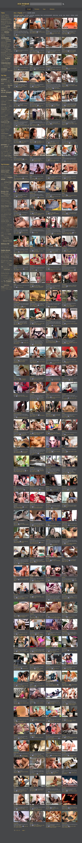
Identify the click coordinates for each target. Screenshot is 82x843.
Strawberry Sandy (7, 278)
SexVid (10, 55)
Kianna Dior (3, 231)
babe (2, 83)
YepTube (10, 70)
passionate (3, 143)
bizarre (74, 32)
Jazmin (10, 219)
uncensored (3, 158)
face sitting (36, 345)
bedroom (51, 160)
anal (2, 81)
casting (8, 96)
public (2, 146)
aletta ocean (53, 738)
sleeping (72, 15)
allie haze (50, 341)
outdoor (5, 142)
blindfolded (74, 105)
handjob (6, 120)
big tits (3, 90)
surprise (74, 506)
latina (6, 128)
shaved (7, 150)
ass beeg (27, 15)
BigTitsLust (7, 21)
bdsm (2, 85)
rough (6, 149)
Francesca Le (8, 212)
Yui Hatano (3, 290)
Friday (2, 213)
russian (9, 149)
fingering (3, 116)
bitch (34, 270)
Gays (44, 9)
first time (15, 343)
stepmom (31, 16)
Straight (29, 9)
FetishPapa (4, 27)
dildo (8, 107)
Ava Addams (7, 188)
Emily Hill (3, 211)
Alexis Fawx (5, 172)
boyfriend (51, 342)
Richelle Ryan (5, 260)
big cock (35, 53)
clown (18, 791)
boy (66, 251)
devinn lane (51, 773)
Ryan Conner (3, 263)
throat (2, 157)
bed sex (53, 52)
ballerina (58, 88)
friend (10, 116)
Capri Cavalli (4, 198)
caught (54, 599)
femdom (2, 115)
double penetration (36, 635)
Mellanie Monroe (4, 245)
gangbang (6, 117)
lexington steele (38, 826)
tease (24, 396)
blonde (3, 92)
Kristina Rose (7, 232)
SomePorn (3, 57)
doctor (47, 380)
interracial (3, 126)
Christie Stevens (8, 203)
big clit (22, 86)
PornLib (10, 51)
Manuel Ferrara (7, 241)
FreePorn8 (4, 29)
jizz (1, 127)
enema (34, 416)
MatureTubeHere (5, 44)
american (9, 79)
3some (8, 77)
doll (62, 773)
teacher (20, 16)
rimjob (9, 147)
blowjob (8, 92)
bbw (11, 83)
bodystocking (16, 362)
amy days (22, 470)
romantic (2, 149)
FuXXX (9, 29)
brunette (4, 96)
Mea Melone (9, 242)
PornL (6, 51)
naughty (2, 139)
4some (49, 507)
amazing (21, 269)
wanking (39, 324)
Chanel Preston (5, 201)
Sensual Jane (8, 270)
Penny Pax (7, 255)
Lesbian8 (8, 39)
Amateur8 (4, 19)
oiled (2, 140)
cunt (2, 106)
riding (6, 147)
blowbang (15, 435)
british (5, 94)
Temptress (8, 282)
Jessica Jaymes (4, 222)
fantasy (9, 112)
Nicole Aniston (5, 252)
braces (66, 581)
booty (6, 93)
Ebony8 (7, 24)
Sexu (6, 55)
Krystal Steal (4, 234)
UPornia (6, 61)
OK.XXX (7, 47)
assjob (76, 15)
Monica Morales (5, 247)
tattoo (2, 156)
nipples (6, 139)
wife (11, 159)
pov (8, 144)
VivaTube (8, 64)
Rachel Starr (7, 258)
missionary (4, 136)
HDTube (3, 33)
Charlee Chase (4, 202)
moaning (9, 136)
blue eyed (64, 251)
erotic (35, 790)
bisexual (15, 142)
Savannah (7, 269)
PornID (2, 51)
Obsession (6, 254)
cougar (2, 100)
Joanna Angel (7, 223)
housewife (68, 106)
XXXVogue (4, 70)
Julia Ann (9, 225)
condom (69, 251)
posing (36, 32)
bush (59, 379)
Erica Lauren (8, 211)
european (3, 111)
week (33, 13)
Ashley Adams (4, 186)
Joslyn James (3, 224)
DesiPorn (9, 23)
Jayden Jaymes (5, 219)
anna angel (66, 142)
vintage (7, 158)
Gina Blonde (4, 214)
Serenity (2, 272)
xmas (21, 51)
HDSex (6, 32)
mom (2, 138)
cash (47, 452)
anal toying (20, 159)
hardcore (4, 122)
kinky (7, 127)
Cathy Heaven (9, 199)
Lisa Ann (6, 238)
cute (7, 106)
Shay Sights (6, 274)
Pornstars (37, 9)
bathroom (68, 250)
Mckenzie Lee (4, 242)
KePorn (2, 39)
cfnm (49, 669)
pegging (15, 197)
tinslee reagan (52, 398)
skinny (11, 150)
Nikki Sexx (6, 253)
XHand (10, 66)
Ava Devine (3, 190)
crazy (21, 791)
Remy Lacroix (6, 259)
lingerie (2, 131)
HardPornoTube (4, 30)
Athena (6, 187)
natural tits (6, 138)
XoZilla (5, 67)
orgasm (9, 140)
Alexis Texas (7, 173)
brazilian (15, 252)
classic (63, 635)
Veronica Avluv (4, 288)
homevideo (6, 123)
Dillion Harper (4, 209)
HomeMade (8, 35)
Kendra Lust (9, 229)
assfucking (7, 82)
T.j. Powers (7, 281)
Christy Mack (3, 204)
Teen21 (2, 58)
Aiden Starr (7, 167)
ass (9, 81)
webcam (3, 159)
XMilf (2, 67)
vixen (22, 287)
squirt (5, 153)
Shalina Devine (5, 273)
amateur (4, 79)
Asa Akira (7, 184)
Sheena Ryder (4, 275)
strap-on (18, 197)
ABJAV (7, 16)
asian (5, 81)
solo (2, 153)
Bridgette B (7, 194)
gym (70, 161)
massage (3, 132)
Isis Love (8, 216)
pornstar (4, 145)
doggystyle (4, 109)
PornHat (8, 49)
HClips (10, 30)
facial (2, 112)
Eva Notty (3, 212)
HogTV (3, 35)
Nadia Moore (5, 250)
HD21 (2, 32)
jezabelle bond (48, 703)
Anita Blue (3, 183)
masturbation (4, 133)
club (59, 288)
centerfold (22, 142)
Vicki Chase (8, 289)
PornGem (3, 49)
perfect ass (25, 16)
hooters (10, 123)
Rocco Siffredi (7, 262)
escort (51, 124)
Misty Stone (6, 246)
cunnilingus (9, 104)
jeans (25, 34)
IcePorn (3, 36)
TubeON (3, 60)
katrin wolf (20, 564)
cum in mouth (7, 103)
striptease (3, 154)
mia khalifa (16, 16)
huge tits (3, 124)
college (2, 98)
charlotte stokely (52, 685)
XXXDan (4, 69)
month (29, 13)
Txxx (7, 60)
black (7, 90)
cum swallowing (38, 125)
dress (25, 214)
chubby (6, 97)
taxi (36, 324)
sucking (8, 154)
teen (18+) (8, 156)
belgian (63, 196)
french (7, 116)
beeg (41, 15)
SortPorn (9, 57)
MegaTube (4, 45)
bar (70, 525)
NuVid (2, 47)
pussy (6, 146)
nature (11, 138)
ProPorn (9, 52)
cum (2, 103)
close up (10, 97)
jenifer (63, 33)
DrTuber (3, 24)
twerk (31, 70)
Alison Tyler (4, 174)
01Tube (2, 15)
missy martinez (71, 434)
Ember (9, 210)
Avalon (7, 190)
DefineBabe (3, 23)
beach (51, 599)
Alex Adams (6, 168)
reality (10, 146)
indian (11, 124)
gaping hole (19, 542)
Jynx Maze (3, 226)
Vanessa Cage (8, 286)
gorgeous (23, 598)
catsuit (35, 596)
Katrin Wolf (3, 229)
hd (8, 122)
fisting (50, 380)
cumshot (3, 104)
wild (1, 161)
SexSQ (2, 55)
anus (51, 88)
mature (3, 135)
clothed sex (59, 233)
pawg (73, 161)
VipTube (3, 64)
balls (21, 69)
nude (9, 139)
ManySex (8, 41)
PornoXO (3, 52)
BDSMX (10, 20)
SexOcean (9, 54)
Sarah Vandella (4, 268)
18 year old (3, 77)
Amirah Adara (8, 176)
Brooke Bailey (8, 197)
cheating (2, 97)
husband (7, 124)
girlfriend (3, 119)
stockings (9, 153)
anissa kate (18, 451)
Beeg (2, 21)
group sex (7, 119)
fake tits (5, 112)
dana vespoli (35, 379)
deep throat (39, 142)
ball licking (38, 141)
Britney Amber (5, 196)
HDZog (7, 33)
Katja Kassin (7, 228)
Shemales (52, 9)
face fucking (8, 111)
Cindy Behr (9, 204)
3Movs (7, 15)
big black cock (4, 87)
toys (11, 157)
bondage (3, 93)
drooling (51, 234)
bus (40, 124)
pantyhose (37, 87)
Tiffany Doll (3, 283)
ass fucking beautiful (47, 15)
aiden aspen (34, 489)
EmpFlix (3, 26)
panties (8, 142)
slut (2, 151)
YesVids (3, 72)
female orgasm (6, 113)
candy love (23, 160)
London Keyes (4, 239)
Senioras (3, 54)
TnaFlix (7, 58)
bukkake (54, 827)
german (9, 117)
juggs (4, 127)
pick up (75, 161)
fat (11, 112)
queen (66, 435)
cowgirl (10, 100)
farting (40, 737)
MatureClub (4, 42)
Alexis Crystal (5, 170)
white (9, 159)
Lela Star (6, 235)
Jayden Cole (7, 218)
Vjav (2, 66)
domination (32, 345)
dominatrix (32, 562)
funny (2, 117)
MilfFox (9, 45)
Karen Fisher (6, 227)
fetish (6, 115)
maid (18, 35)
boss (66, 124)
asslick (38, 178)
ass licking (37, 15)
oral (6, 140)
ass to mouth (70, 195)
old (4, 140)
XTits (8, 67)
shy (17, 490)
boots (66, 287)
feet (2, 113)
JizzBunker (5, 38)
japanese (8, 126)
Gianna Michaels (8, 213)
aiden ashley (34, 105)
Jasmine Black (4, 217)
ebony (8, 110)
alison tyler (55, 684)
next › (23, 830)
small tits (5, 151)
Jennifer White (5, 221)
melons (6, 135)
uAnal (10, 60)
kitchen (15, 35)
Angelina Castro (4, 180)
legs (9, 128)
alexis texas (55, 15)
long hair (6, 131)
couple (6, 100)
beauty (5, 85)
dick (6, 107)
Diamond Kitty (8, 208)
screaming (3, 150)
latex (35, 597)
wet (6, 159)
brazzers (68, 15)
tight (5, 157)
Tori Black (8, 283)
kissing (9, 127)
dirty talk (54, 792)
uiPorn (2, 61)
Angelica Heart (9, 179)
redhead (3, 148)
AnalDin (9, 19)
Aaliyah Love (4, 166)
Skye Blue (6, 276)
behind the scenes (71, 737)
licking (7, 129)
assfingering (41, 197)
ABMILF (3, 17)
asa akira (37, 542)
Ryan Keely (9, 263)
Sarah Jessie (7, 266)
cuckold (8, 101)
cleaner (33, 774)
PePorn (2, 48)
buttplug (18, 160)
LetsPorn (3, 41)
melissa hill (73, 106)
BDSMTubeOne (4, 20)
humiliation (41, 702)
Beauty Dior (5, 191)
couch (31, 214)
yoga (64, 15)
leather (52, 490)
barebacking (7, 83)
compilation (6, 98)
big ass (10, 85)
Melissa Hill (5, 244)
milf (10, 135)
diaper (76, 650)
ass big (60, 15)
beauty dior (55, 178)
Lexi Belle (10, 235)
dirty (46, 234)
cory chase (48, 124)
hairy (2, 120)
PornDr (6, 48)
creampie (3, 101)
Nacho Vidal (8, 248)
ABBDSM (3, 16)
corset (38, 596)
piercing (7, 143)
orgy (2, 142)
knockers (3, 128)
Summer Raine (4, 279)
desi (32, 306)
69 (16, 668)
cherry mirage (37, 471)
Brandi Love (4, 193)
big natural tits (7, 88)
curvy (5, 106)
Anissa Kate (8, 182)
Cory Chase (5, 206)
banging (53, 288)
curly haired (51, 106)
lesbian (3, 129)
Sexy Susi (7, 272)
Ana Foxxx (4, 177)
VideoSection (6, 63)
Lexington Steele (5, 237)
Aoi (7, 183)
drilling (19, 703)
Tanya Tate (3, 282)
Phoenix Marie (5, 257)
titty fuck (7, 157)
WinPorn (5, 66)
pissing (11, 143)
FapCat (7, 26)
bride (28, 125)
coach (51, 161)
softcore (10, 151)
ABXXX (7, 17)
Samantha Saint (4, 265)
